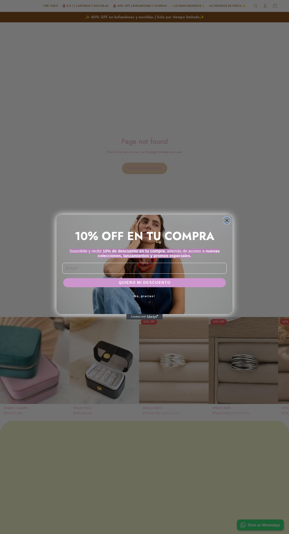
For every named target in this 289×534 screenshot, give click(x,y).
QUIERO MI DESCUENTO (144, 282)
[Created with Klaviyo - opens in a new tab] (144, 316)
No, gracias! (144, 296)
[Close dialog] (227, 220)
